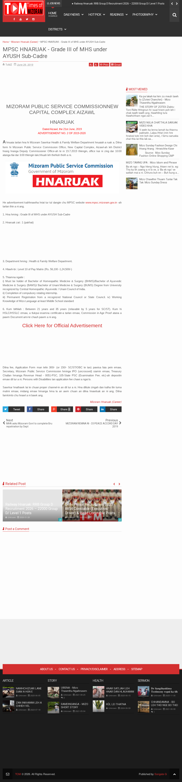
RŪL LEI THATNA (116, 704)
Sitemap (136, 669)
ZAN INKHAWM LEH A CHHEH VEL (29, 704)
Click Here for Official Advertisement (62, 325)
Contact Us (67, 669)
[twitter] (27, 19)
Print (105, 64)
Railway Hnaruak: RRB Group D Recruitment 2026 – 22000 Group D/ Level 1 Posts (31, 508)
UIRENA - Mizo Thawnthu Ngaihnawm (74, 689)
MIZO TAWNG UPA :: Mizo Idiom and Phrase (151, 162)
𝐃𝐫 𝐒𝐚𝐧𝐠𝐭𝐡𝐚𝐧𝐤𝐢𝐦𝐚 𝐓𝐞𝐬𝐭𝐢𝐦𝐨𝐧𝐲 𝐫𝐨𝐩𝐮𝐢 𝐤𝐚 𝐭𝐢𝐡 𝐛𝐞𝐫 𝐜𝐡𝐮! (164, 691)
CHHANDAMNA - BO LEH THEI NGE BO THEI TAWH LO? (164, 705)
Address (119, 669)
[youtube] (20, 19)
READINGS (117, 14)
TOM (18, 774)
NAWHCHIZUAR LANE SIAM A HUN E (29, 690)
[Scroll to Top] (174, 773)
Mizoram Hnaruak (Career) (106, 402)
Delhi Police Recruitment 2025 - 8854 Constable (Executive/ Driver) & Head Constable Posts (125, 3)
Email (117, 64)
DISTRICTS (55, 29)
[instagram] (33, 19)
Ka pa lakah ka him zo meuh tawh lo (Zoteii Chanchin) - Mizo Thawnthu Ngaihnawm (158, 99)
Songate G (160, 774)
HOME (52, 14)
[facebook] (14, 19)
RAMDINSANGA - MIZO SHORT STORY (74, 706)
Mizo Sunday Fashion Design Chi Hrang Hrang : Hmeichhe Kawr (158, 147)
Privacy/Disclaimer (94, 669)
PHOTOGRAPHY (143, 14)
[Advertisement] (62, 84)
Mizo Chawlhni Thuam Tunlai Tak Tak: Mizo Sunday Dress (158, 181)
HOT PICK (95, 14)
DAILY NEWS (72, 14)
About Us (46, 669)
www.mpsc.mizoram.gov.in (101, 202)
